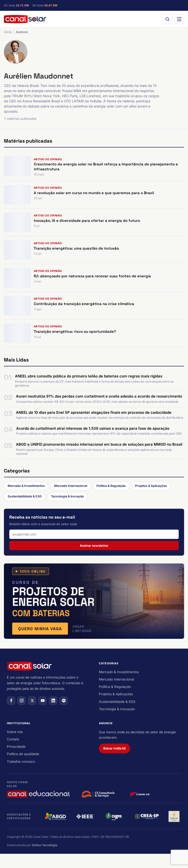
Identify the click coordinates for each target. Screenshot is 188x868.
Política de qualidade (23, 754)
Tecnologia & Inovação (67, 496)
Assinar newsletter (94, 546)
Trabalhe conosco (21, 761)
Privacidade (16, 746)
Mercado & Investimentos (26, 486)
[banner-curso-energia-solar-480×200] (94, 601)
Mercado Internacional (70, 486)
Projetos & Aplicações (151, 486)
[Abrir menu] (179, 19)
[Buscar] (167, 19)
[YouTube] (42, 700)
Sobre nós (15, 732)
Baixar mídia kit (114, 748)
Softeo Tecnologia (44, 845)
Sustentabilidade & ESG (25, 496)
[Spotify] (63, 700)
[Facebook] (11, 700)
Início (8, 32)
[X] (32, 700)
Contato (13, 739)
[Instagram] (21, 700)
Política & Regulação (111, 486)
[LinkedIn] (53, 700)
